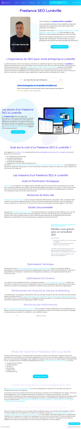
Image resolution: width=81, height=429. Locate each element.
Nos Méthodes (31, 2)
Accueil (16, 2)
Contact (44, 2)
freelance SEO (19, 152)
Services (22, 2)
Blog (39, 2)
